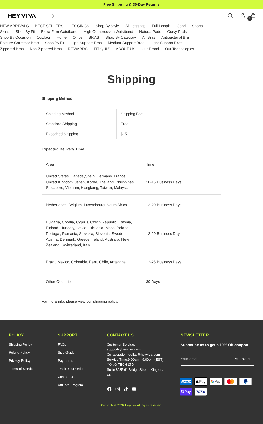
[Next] (53, 16)
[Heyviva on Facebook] (110, 389)
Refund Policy (19, 352)
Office (77, 37)
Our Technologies (179, 49)
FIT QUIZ (102, 49)
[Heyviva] (22, 16)
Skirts (4, 32)
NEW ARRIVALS (14, 26)
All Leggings (135, 26)
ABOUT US (126, 49)
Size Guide (66, 352)
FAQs (62, 344)
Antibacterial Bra (175, 37)
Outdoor (43, 37)
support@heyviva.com (123, 349)
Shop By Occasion (15, 37)
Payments (65, 361)
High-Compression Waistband (108, 32)
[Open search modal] (231, 16)
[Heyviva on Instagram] (118, 389)
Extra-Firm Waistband (59, 32)
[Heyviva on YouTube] (135, 389)
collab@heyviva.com (144, 354)
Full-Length (161, 26)
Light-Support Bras (166, 43)
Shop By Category (120, 37)
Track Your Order (70, 369)
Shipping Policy (20, 344)
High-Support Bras (86, 43)
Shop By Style (107, 26)
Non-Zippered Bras (46, 49)
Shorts (197, 26)
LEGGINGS (79, 26)
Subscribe (244, 359)
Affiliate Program (70, 385)
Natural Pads (150, 32)
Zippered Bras (12, 49)
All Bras (148, 37)
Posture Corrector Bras (19, 43)
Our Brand (150, 49)
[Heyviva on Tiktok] (126, 389)
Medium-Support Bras (126, 43)
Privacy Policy (20, 361)
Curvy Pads (177, 32)
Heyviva (130, 405)
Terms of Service (21, 369)
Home (62, 37)
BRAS (94, 37)
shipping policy (105, 301)
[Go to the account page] (241, 16)
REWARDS (78, 49)
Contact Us (66, 377)
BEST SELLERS (49, 26)
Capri (181, 26)
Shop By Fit (25, 32)
